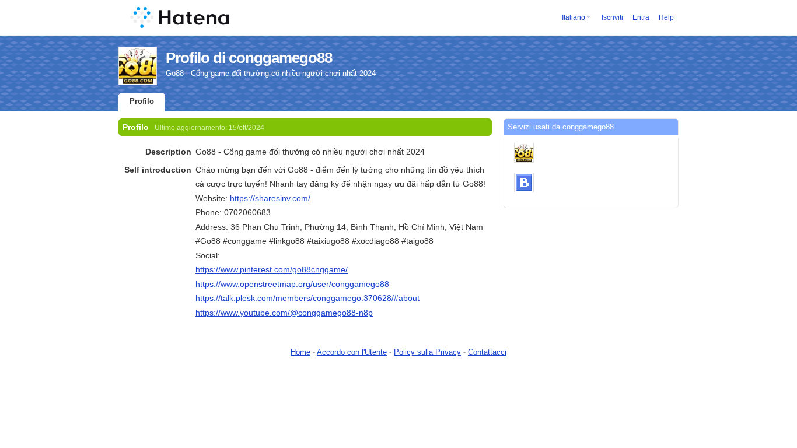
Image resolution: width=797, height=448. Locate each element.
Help (666, 17)
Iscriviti (612, 17)
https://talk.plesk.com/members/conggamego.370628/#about (307, 298)
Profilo (142, 101)
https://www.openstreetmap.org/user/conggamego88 (292, 284)
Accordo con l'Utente (352, 352)
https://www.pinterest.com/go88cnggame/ (271, 269)
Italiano (573, 17)
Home (300, 352)
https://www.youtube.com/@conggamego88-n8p (284, 312)
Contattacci (487, 352)
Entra (640, 17)
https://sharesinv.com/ (270, 198)
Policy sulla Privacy (427, 352)
